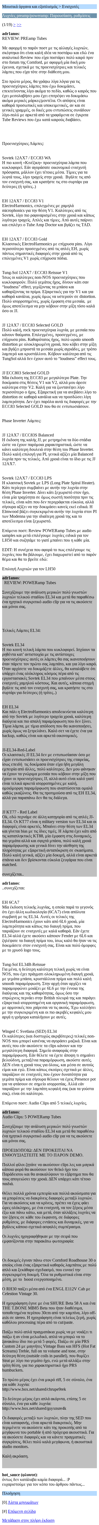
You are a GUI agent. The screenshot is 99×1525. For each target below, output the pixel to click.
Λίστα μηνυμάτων (23, 1502)
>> (19, 24)
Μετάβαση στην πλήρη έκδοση (28, 1520)
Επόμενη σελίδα (22, 1511)
